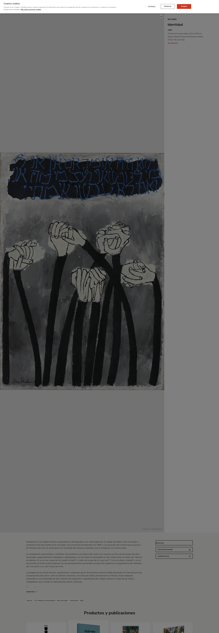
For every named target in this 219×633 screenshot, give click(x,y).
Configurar (151, 6)
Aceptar (184, 6)
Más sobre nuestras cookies (31, 9)
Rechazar (167, 6)
